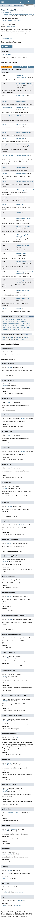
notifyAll (5, 339)
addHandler (19, 75)
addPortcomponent (21, 83)
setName (26, 327)
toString (18, 308)
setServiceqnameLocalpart (24, 272)
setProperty (20, 329)
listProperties (13, 325)
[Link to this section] (22, 42)
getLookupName (21, 321)
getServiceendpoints (22, 155)
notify (26, 337)
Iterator (5, 116)
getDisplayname (21, 101)
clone (3, 337)
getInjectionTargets (8, 321)
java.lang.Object (6, 12)
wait (11, 339)
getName (4, 323)
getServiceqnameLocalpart (24, 181)
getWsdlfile (20, 204)
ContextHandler (21, 77)
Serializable (6, 20)
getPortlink (20, 145)
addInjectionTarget (8, 319)
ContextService (17, 5)
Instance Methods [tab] (20, 67)
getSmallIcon (20, 198)
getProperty (27, 323)
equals (18, 95)
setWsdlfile (20, 298)
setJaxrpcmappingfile (23, 235)
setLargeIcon (20, 245)
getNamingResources (14, 323)
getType (4, 325)
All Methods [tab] (6, 67)
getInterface (20, 124)
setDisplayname (21, 218)
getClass (18, 337)
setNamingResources (8, 329)
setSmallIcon (20, 290)
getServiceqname (21, 167)
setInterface (20, 226)
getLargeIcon (20, 138)
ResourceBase (11, 26)
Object (23, 95)
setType (28, 329)
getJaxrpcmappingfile (23, 132)
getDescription (21, 319)
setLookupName (18, 327)
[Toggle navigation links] (2, 2)
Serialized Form (7, 38)
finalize (10, 337)
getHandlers (20, 116)
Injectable (16, 20)
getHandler (19, 107)
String (30, 83)
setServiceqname (21, 253)
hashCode (18, 212)
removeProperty (25, 325)
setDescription (7, 327)
